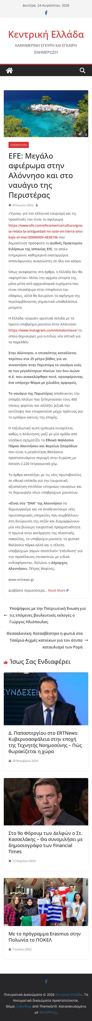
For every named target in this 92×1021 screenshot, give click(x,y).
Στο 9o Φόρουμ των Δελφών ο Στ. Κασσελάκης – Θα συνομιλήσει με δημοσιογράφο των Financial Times (45, 842)
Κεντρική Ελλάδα (46, 34)
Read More (56, 590)
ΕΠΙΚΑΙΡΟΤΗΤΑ (18, 145)
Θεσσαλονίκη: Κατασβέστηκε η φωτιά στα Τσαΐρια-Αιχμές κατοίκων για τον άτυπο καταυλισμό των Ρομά (45, 640)
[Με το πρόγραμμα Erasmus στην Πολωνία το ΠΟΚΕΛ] (46, 881)
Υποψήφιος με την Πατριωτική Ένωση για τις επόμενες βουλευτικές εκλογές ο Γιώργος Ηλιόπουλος (47, 615)
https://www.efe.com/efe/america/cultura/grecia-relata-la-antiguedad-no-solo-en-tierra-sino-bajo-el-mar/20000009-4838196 (46, 231)
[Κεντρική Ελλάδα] (9, 70)
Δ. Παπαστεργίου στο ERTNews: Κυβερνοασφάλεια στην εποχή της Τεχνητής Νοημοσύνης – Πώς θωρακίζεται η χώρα (45, 742)
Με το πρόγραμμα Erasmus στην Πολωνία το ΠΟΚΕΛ (44, 937)
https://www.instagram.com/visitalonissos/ (42, 330)
